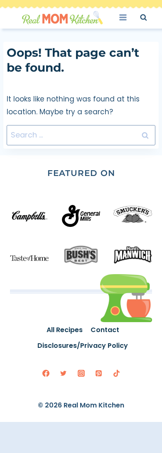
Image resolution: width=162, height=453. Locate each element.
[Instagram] (81, 373)
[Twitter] (63, 373)
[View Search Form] (151, 17)
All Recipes (65, 330)
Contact (105, 330)
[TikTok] (116, 373)
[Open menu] (125, 17)
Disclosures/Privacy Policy (82, 345)
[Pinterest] (99, 373)
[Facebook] (46, 373)
